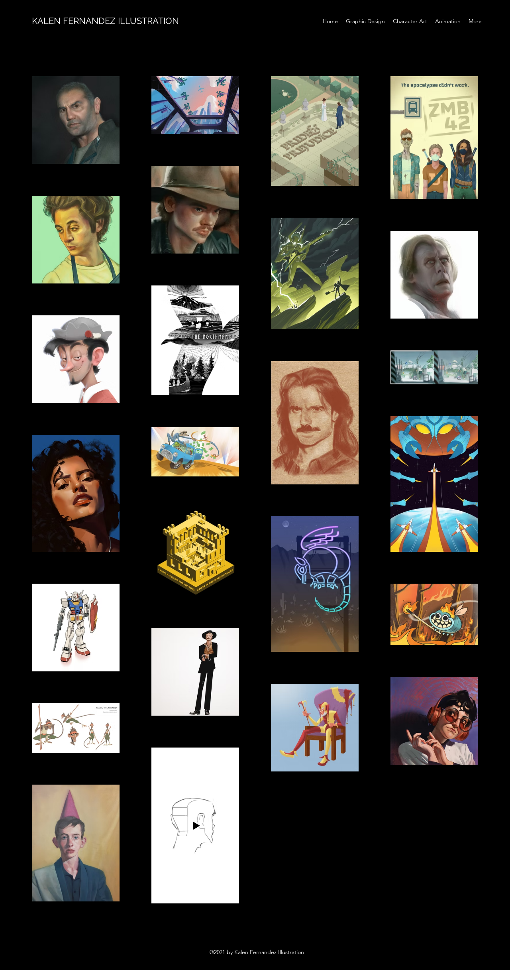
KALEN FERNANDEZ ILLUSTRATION (105, 21)
